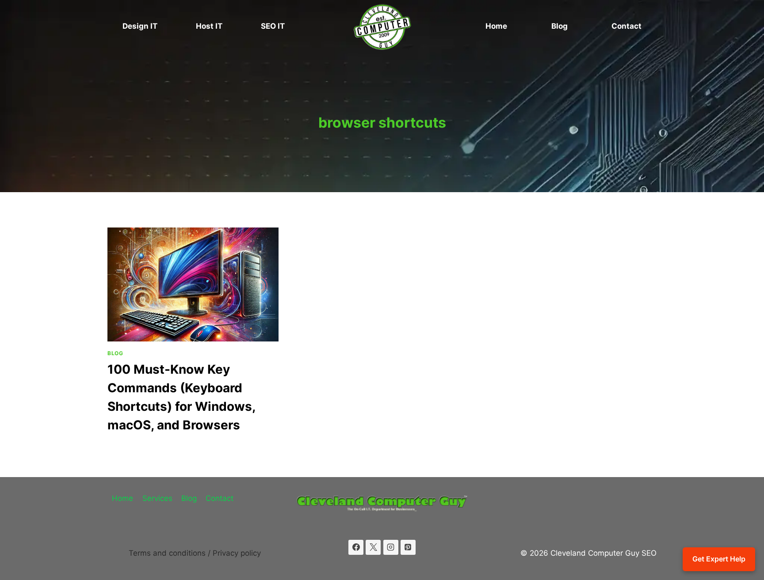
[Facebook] (355, 547)
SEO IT (273, 26)
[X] (373, 547)
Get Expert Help (718, 558)
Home (496, 26)
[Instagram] (390, 547)
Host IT (209, 26)
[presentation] (193, 284)
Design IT (139, 26)
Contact (626, 26)
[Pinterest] (408, 547)
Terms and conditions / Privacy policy (195, 553)
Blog (559, 26)
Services (157, 498)
